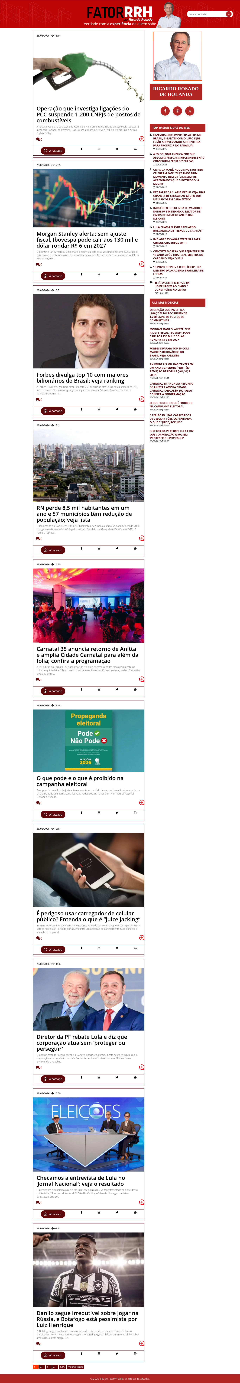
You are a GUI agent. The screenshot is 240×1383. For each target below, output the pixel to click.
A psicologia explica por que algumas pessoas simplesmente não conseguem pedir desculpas (179, 157)
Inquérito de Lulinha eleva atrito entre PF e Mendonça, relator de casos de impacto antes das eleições (178, 213)
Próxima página (75, 1366)
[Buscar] (229, 14)
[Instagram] (177, 111)
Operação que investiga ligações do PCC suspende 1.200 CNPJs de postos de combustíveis (168, 315)
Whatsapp (55, 151)
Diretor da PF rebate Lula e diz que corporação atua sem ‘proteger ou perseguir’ (172, 434)
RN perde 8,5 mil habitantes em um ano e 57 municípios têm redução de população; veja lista (171, 369)
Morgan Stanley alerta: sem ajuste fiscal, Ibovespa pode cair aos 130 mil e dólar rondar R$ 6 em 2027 (170, 334)
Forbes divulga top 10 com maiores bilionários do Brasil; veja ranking (169, 352)
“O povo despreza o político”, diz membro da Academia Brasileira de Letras (178, 270)
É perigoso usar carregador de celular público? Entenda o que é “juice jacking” (171, 418)
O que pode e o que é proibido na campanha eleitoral (171, 404)
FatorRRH (120, 14)
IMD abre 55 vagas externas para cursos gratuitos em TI (176, 240)
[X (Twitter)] (189, 111)
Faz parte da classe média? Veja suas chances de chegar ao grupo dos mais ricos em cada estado (179, 196)
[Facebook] (165, 111)
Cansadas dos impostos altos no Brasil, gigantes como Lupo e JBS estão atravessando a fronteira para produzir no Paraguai (177, 140)
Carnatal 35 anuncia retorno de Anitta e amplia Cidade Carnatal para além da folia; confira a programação (171, 389)
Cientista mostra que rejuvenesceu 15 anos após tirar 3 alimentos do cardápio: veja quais (178, 255)
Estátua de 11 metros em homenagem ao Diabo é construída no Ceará (172, 286)
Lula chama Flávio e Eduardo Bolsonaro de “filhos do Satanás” (178, 228)
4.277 (62, 1366)
